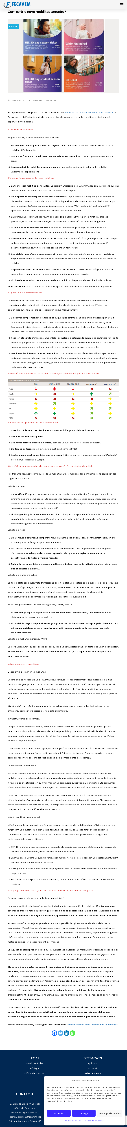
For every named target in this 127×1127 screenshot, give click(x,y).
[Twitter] (60, 1033)
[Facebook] (54, 1033)
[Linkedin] (66, 1033)
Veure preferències (110, 1113)
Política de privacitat (93, 1121)
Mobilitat (13, 26)
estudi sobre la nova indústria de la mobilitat (89, 112)
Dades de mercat (92, 1073)
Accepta (59, 1113)
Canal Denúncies (34, 1063)
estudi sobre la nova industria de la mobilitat (92, 1024)
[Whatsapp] (72, 1033)
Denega (83, 1113)
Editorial (92, 1068)
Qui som (92, 1063)
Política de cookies (74, 1121)
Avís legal (34, 1068)
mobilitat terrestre (45, 101)
